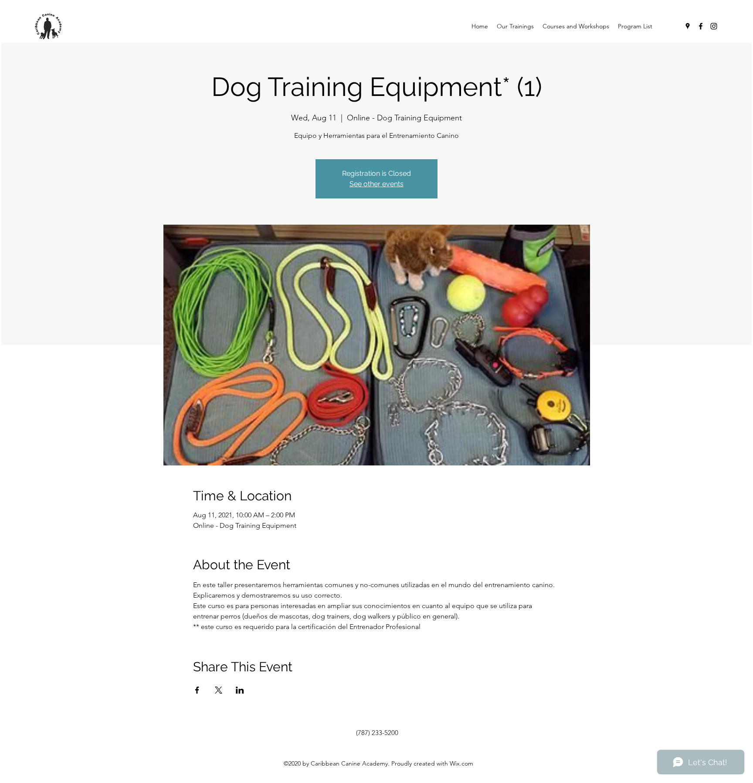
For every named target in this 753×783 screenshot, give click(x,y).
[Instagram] (713, 26)
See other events (376, 184)
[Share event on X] (218, 690)
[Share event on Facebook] (197, 690)
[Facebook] (700, 26)
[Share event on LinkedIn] (240, 690)
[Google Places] (687, 26)
